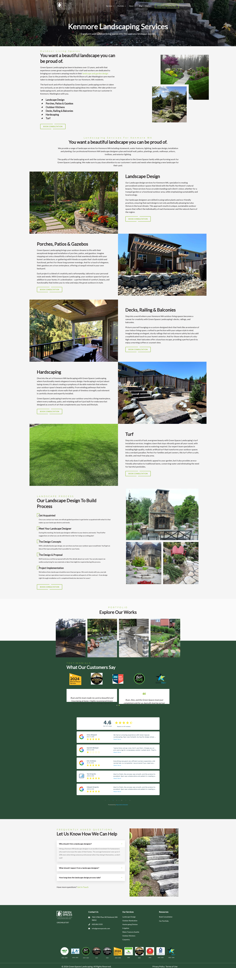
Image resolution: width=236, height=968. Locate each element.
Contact (148, 6)
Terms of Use (171, 966)
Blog (140, 6)
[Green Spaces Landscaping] (64, 5)
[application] (113, 6)
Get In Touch (82, 887)
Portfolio (120, 6)
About (131, 6)
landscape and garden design (95, 73)
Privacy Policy (158, 966)
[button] (167, 6)
